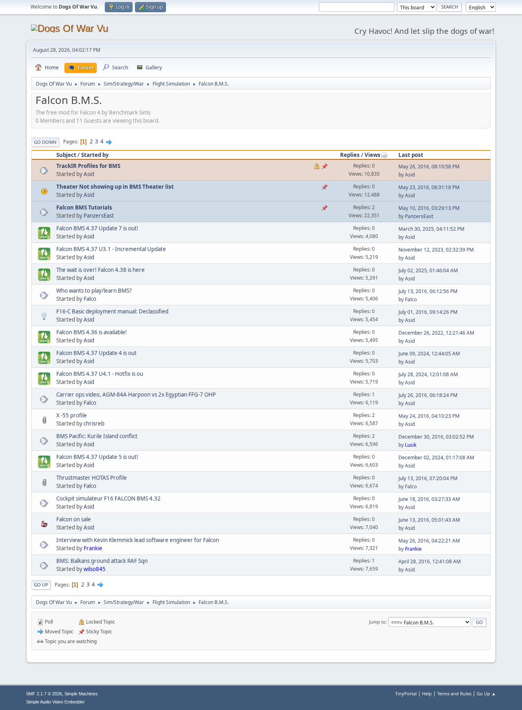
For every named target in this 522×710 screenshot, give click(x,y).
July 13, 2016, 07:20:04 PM (428, 478)
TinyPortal (406, 693)
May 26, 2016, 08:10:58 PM (429, 166)
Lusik (410, 444)
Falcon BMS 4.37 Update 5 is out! (97, 457)
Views (372, 155)
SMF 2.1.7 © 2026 (44, 693)
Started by (95, 155)
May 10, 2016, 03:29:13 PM (429, 208)
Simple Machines (81, 693)
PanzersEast (99, 215)
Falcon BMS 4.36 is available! (91, 332)
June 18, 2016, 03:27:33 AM (429, 499)
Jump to (377, 622)
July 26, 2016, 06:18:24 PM (428, 395)
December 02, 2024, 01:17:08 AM (436, 457)
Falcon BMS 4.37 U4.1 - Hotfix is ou (99, 373)
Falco (90, 298)
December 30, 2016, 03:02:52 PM (436, 436)
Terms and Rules (454, 693)
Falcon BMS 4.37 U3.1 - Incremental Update (111, 249)
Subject (66, 155)
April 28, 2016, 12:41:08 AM (429, 561)
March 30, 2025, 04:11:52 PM (431, 228)
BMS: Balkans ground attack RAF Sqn (102, 560)
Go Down (45, 142)
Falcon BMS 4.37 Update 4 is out (96, 353)
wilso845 (95, 569)
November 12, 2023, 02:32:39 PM (436, 249)
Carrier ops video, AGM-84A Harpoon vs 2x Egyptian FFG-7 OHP (136, 394)
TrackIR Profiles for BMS (88, 166)
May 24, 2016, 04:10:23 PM (429, 415)
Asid (89, 174)
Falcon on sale (73, 519)
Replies (350, 155)
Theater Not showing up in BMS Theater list (115, 186)
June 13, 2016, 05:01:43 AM (429, 519)
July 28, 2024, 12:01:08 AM (428, 374)
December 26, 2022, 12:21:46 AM (436, 332)
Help (427, 693)
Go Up (41, 585)
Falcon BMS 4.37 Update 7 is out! (97, 228)
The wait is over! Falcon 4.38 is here (100, 269)
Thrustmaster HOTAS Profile (91, 477)
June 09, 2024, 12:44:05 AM (429, 353)
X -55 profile (71, 415)
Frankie (93, 548)
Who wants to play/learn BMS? (94, 290)
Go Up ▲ (486, 693)
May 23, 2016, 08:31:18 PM (429, 187)
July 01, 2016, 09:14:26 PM (428, 312)
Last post (410, 155)
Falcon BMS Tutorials (84, 207)
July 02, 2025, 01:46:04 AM (428, 270)
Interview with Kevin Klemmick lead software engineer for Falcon (137, 540)
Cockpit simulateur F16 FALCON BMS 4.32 (108, 498)
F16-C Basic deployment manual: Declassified (112, 311)
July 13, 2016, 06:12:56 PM (428, 291)
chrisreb (94, 423)
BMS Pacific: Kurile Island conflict (96, 436)
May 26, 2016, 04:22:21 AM (429, 540)
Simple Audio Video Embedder (55, 701)
